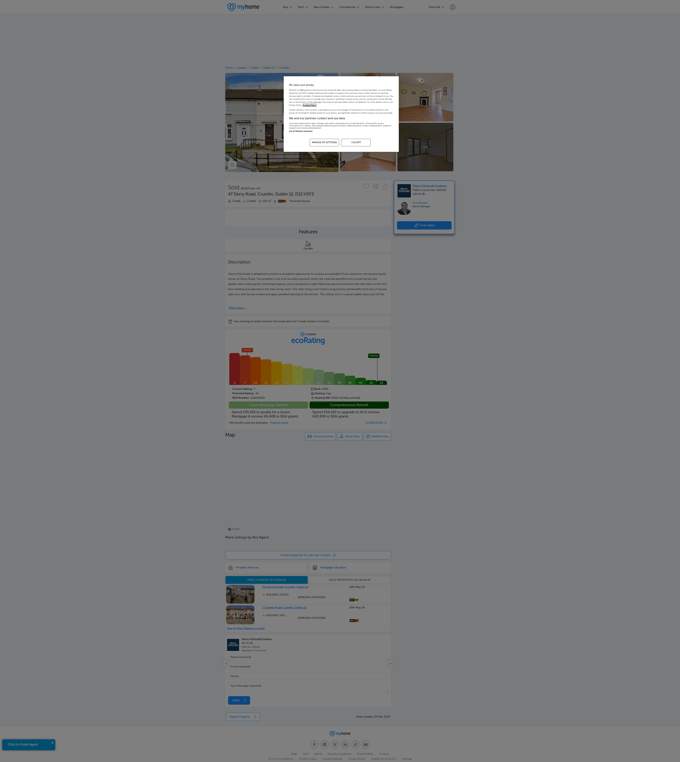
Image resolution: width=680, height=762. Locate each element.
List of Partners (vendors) (300, 131)
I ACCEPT (356, 142)
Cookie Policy (309, 105)
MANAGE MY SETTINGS (324, 142)
